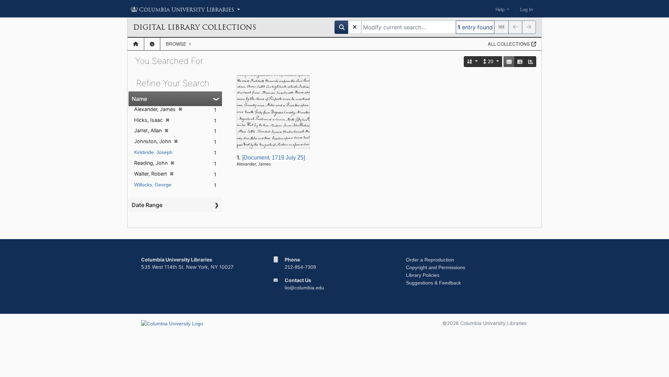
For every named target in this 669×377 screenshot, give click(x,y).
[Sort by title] (472, 61)
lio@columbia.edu (304, 287)
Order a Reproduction (430, 260)
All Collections (509, 43)
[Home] (136, 44)
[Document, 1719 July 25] (273, 158)
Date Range (147, 204)
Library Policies (422, 275)
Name (139, 98)
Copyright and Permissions (435, 267)
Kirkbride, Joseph (153, 152)
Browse (177, 43)
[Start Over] (354, 27)
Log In (526, 9)
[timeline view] (530, 61)
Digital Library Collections (194, 27)
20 (490, 61)
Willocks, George (152, 184)
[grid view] (509, 61)
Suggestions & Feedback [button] (433, 283)
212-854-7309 (300, 267)
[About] (152, 44)
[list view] (519, 61)
